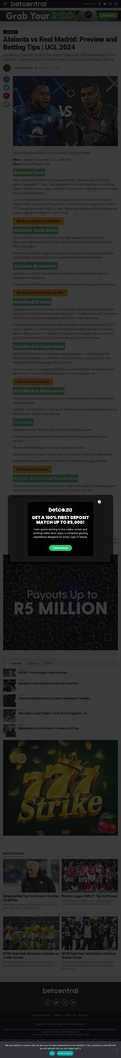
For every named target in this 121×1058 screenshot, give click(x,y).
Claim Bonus (60, 547)
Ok (52, 1053)
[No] (117, 1049)
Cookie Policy (65, 1053)
